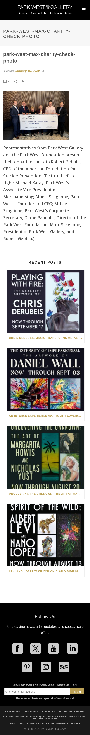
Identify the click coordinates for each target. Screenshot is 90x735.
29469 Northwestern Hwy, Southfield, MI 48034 (60, 717)
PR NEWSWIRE (13, 711)
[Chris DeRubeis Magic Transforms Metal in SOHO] (45, 301)
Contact (32, 723)
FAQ (22, 723)
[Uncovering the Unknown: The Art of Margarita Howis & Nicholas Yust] (45, 457)
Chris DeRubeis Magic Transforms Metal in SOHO (46, 337)
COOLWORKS (31, 711)
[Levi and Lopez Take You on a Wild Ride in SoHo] (45, 535)
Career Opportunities (54, 723)
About (13, 723)
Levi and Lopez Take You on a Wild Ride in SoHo (46, 571)
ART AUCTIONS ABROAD (72, 711)
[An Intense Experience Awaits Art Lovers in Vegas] (45, 379)
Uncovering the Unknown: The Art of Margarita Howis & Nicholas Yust (46, 493)
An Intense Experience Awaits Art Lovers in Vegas (46, 415)
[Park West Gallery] (45, 9)
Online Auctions (61, 13)
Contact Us (38, 13)
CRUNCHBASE (48, 711)
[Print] (25, 81)
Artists (23, 13)
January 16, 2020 (27, 71)
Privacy (75, 723)
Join (77, 692)
